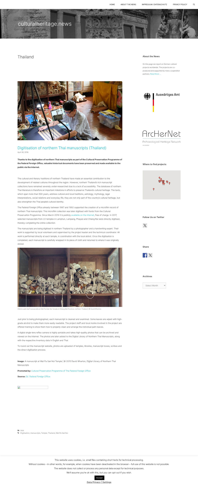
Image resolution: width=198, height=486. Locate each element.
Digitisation (25, 433)
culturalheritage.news (45, 23)
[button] (167, 182)
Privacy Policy (180, 4)
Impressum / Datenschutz (154, 4)
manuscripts (35, 433)
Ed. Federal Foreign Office (38, 376)
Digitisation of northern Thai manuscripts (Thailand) (62, 148)
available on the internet (82, 215)
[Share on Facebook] (145, 255)
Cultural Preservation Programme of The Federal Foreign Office (61, 371)
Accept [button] (99, 478)
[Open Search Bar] (194, 4)
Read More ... (155, 74)
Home (112, 4)
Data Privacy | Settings (99, 482)
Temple (44, 433)
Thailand (51, 433)
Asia (22, 430)
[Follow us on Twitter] (145, 225)
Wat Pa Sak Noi (62, 433)
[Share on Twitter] (150, 255)
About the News (128, 4)
